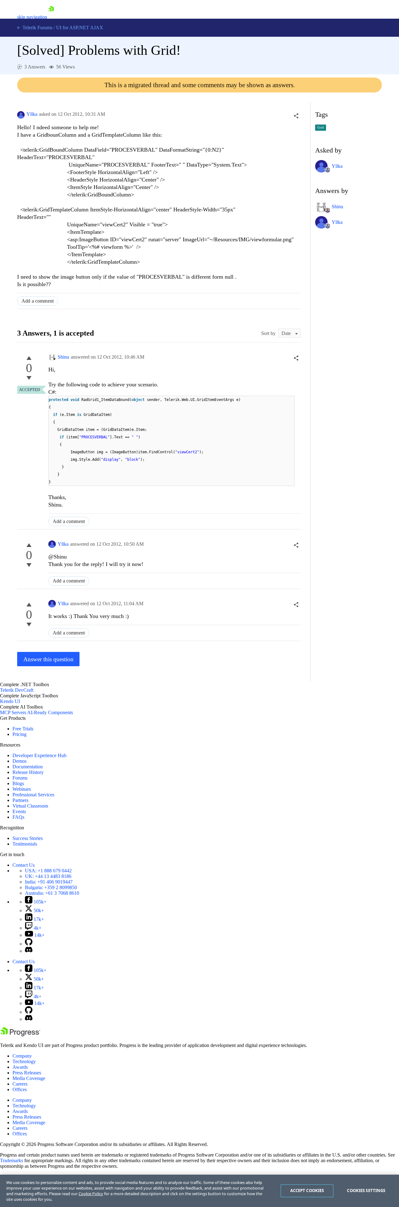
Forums (19, 777)
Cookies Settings (366, 1190)
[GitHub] (28, 943)
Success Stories (27, 838)
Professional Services (33, 794)
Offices (19, 1089)
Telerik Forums (36, 27)
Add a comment (38, 301)
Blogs (18, 783)
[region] (199, 1191)
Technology (24, 1061)
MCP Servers (13, 712)
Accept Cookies (307, 1190)
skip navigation (32, 17)
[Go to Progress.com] (20, 1034)
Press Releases (26, 1072)
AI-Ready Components (50, 712)
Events (19, 811)
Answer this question (48, 659)
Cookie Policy (91, 1193)
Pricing (19, 734)
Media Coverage (28, 1078)
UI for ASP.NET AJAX (79, 27)
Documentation (27, 766)
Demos (19, 761)
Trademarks (11, 1160)
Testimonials (24, 843)
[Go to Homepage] (51, 17)
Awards (20, 1067)
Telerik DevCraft (16, 690)
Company (22, 1055)
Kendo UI (10, 701)
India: (49, 881)
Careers (19, 1084)
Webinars (21, 789)
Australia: (52, 893)
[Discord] (28, 951)
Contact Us (23, 865)
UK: (48, 876)
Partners (20, 800)
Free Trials (22, 728)
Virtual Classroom (30, 806)
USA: (48, 870)
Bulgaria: (51, 887)
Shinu (63, 357)
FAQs (18, 817)
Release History (28, 772)
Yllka (31, 114)
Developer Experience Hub (39, 755)
